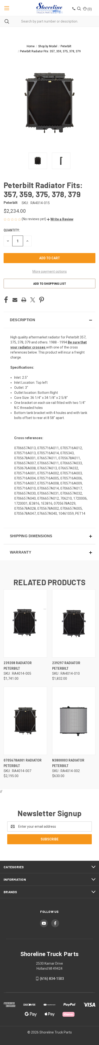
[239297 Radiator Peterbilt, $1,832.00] (74, 623)
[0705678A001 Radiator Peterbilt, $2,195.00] (25, 721)
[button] (60, 219)
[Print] (23, 299)
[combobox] (49, 21)
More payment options (49, 271)
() (89, 9)
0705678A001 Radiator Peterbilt (23, 763)
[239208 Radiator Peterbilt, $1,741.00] (25, 623)
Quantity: (12, 230)
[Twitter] (32, 299)
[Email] (14, 299)
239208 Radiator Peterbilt (18, 666)
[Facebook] (6, 299)
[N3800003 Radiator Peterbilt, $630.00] (74, 721)
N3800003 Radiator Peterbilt (68, 763)
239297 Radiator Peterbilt (66, 666)
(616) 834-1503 (52, 978)
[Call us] (73, 9)
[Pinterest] (41, 299)
